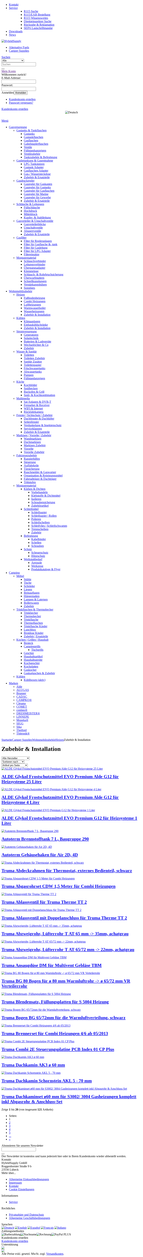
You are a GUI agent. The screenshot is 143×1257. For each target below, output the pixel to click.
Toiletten (29, 354)
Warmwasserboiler (35, 308)
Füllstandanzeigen (34, 378)
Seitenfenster (31, 421)
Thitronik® (23, 733)
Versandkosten (54, 1253)
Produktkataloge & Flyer (45, 569)
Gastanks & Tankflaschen (31, 130)
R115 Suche (31, 11)
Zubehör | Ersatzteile (36, 636)
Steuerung (30, 462)
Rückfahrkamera (33, 411)
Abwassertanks (33, 371)
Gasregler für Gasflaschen (39, 190)
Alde (19, 686)
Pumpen (29, 375)
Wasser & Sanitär (26, 351)
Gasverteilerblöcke (35, 224)
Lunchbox (30, 629)
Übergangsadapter (34, 267)
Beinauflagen (31, 592)
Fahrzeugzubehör (26, 455)
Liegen (28, 589)
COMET (21, 706)
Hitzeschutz (38, 555)
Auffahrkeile (31, 465)
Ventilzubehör (32, 153)
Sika (19, 726)
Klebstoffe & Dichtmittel (45, 495)
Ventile (28, 147)
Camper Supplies (19, 50)
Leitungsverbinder (34, 264)
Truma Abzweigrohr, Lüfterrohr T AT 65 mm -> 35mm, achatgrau (64, 933)
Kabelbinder (38, 539)
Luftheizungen (32, 304)
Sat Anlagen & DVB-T (37, 401)
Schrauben (37, 545)
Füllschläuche (32, 207)
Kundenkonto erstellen (22, 99)
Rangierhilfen (32, 458)
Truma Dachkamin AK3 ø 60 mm (33, 1064)
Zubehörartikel (40, 505)
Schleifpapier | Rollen (44, 515)
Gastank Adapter (34, 167)
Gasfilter (21, 237)
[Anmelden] (2, 1153)
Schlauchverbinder (35, 261)
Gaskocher (30, 669)
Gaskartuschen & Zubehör (39, 673)
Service (13, 7)
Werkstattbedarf (33, 559)
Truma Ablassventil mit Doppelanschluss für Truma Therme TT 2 (64, 917)
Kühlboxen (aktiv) (34, 679)
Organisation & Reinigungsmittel (43, 475)
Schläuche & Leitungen (30, 204)
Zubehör (29, 348)
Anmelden (20, 92)
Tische (27, 582)
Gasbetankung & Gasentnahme (34, 160)
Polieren (36, 519)
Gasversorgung (18, 127)
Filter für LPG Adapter (37, 251)
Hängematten (31, 596)
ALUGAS (22, 690)
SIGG (19, 723)
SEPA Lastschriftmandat (38, 28)
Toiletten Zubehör (34, 358)
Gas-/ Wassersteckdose (37, 174)
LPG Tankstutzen (34, 163)
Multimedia (23, 398)
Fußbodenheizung (34, 297)
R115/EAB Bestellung (37, 14)
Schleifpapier (39, 512)
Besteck (28, 643)
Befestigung (31, 535)
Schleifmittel (31, 509)
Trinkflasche (31, 619)
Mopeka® (22, 720)
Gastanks (29, 133)
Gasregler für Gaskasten (38, 184)
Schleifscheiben (40, 522)
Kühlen (20, 318)
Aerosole (36, 562)
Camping (14, 572)
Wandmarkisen (32, 438)
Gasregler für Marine (36, 194)
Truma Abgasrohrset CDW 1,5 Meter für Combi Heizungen (58, 886)
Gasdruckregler (25, 180)
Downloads (16, 31)
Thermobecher (32, 616)
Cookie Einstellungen (21, 1189)
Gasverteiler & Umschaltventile (34, 220)
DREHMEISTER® (28, 713)
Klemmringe (31, 271)
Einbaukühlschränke (36, 324)
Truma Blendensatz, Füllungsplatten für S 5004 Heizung (55, 1001)
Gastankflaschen (33, 137)
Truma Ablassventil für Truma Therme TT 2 (44, 902)
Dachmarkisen (32, 442)
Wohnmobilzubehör (20, 291)
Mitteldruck (30, 214)
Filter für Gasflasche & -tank (40, 244)
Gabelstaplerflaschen (36, 143)
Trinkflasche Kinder (35, 626)
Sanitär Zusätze (33, 361)
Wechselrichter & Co (36, 344)
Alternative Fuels (19, 47)
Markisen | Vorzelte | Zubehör (33, 435)
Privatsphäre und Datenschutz (26, 1214)
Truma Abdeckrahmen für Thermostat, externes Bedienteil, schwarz (66, 870)
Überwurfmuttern (34, 277)
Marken (13, 683)
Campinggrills (32, 646)
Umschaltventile (33, 227)
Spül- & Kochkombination (39, 395)
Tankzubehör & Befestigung (40, 157)
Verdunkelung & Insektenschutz (42, 425)
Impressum (15, 1182)
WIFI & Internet (33, 408)
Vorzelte (29, 448)
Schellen (36, 542)
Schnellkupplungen (35, 281)
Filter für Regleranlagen (38, 241)
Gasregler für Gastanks (37, 187)
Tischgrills (37, 649)
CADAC (21, 696)
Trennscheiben (39, 529)
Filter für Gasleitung (35, 247)
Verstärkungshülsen (35, 284)
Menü (4, 120)
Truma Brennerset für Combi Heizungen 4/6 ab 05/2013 (54, 1033)
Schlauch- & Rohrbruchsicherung (43, 274)
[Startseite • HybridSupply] (11, 41)
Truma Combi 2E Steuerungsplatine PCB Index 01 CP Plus (57, 1049)
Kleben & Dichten (34, 488)
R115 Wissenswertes (36, 18)
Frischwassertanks (34, 368)
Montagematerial (26, 257)
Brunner (21, 693)
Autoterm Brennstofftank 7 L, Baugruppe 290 (45, 839)
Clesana (21, 703)
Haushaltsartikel (33, 656)
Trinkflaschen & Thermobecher (34, 609)
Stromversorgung (26, 331)
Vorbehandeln (39, 492)
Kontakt (13, 4)
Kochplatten (31, 666)
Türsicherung (31, 468)
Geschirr (29, 653)
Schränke (29, 586)
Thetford (21, 730)
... (10, 1135)
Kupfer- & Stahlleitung (37, 217)
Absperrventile (32, 230)
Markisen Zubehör (35, 445)
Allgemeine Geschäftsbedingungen (29, 1218)
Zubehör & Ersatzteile (37, 177)
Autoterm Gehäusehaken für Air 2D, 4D (39, 854)
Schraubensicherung (43, 502)
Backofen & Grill (34, 391)
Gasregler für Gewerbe (37, 197)
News (12, 34)
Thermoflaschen (33, 622)
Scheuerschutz (39, 552)
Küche (20, 381)
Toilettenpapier (32, 365)
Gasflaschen (31, 140)
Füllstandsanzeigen (35, 150)
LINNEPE (22, 716)
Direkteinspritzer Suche (37, 21)
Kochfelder (30, 385)
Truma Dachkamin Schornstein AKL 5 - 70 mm (46, 1080)
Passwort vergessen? (21, 102)
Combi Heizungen (34, 301)
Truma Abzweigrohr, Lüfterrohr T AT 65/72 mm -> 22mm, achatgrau (67, 949)
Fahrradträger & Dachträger (40, 478)
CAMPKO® (24, 700)
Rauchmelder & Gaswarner (40, 472)
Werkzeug (37, 566)
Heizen (20, 294)
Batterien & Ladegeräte (37, 341)
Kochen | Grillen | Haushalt (32, 639)
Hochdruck (30, 210)
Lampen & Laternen (36, 599)
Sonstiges (29, 287)
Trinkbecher (31, 612)
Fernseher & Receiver (37, 405)
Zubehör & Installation (37, 314)
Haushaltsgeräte (33, 659)
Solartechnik (31, 338)
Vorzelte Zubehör (34, 452)
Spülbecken (31, 388)
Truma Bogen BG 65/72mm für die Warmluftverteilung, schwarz (63, 1017)
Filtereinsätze (31, 254)
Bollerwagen (31, 602)
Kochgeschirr (32, 663)
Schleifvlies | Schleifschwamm (49, 525)
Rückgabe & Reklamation (39, 24)
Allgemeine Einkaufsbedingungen (29, 1179)
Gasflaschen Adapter (36, 170)
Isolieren (36, 499)
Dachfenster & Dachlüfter (39, 418)
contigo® (21, 710)
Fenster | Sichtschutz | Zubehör (34, 415)
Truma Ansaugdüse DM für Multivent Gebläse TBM (51, 965)
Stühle (27, 579)
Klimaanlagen (32, 321)
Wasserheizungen (34, 311)
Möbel (20, 576)
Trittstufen (30, 482)
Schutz (28, 549)
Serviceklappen (33, 428)
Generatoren (31, 334)
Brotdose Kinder (33, 633)
